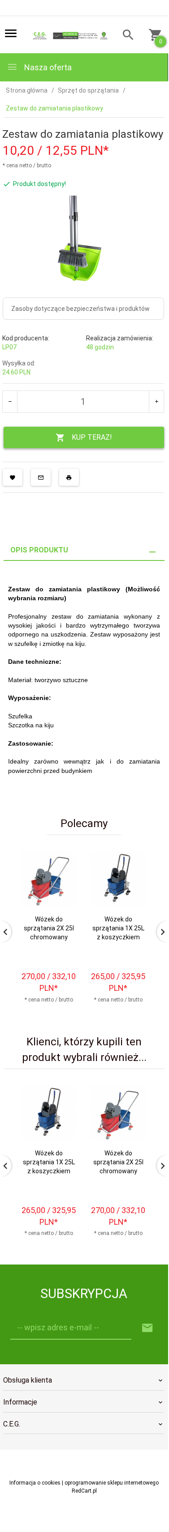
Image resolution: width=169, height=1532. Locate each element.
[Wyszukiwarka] (124, 36)
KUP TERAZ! (92, 437)
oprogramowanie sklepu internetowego (112, 1483)
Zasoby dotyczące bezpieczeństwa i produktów (80, 308)
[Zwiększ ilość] (156, 401)
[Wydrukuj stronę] (69, 477)
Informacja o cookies (35, 1483)
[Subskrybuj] (147, 1328)
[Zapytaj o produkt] (41, 477)
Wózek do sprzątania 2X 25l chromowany (49, 928)
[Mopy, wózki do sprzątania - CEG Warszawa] (69, 35)
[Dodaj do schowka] (12, 477)
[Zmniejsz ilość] (10, 401)
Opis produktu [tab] (39, 550)
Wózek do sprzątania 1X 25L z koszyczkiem (118, 928)
